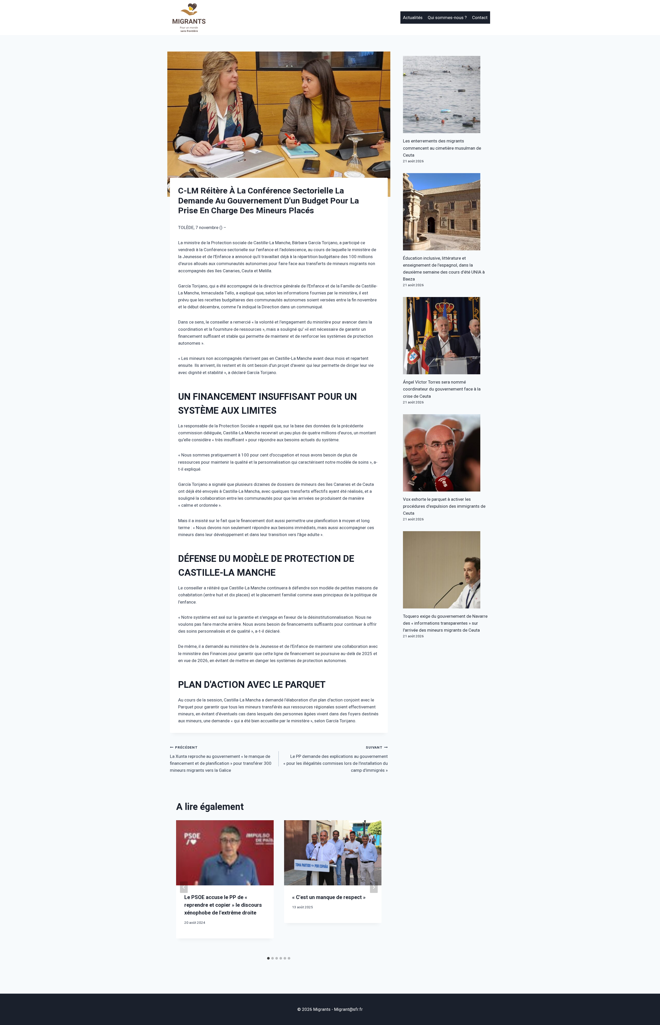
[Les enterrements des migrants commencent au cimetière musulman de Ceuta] (446, 94)
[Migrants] (189, 17)
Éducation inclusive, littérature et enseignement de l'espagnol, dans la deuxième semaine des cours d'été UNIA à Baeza (444, 269)
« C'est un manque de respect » (329, 897)
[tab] (268, 958)
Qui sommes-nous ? (447, 17)
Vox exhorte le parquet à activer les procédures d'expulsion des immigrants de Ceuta (444, 506)
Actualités (413, 17)
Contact (480, 17)
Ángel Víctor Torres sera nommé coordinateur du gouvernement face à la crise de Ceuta (442, 389)
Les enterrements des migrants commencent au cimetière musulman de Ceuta (442, 148)
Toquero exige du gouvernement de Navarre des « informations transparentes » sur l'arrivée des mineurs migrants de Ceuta (445, 623)
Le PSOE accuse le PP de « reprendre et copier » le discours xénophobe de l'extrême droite (223, 905)
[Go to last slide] (184, 887)
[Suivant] (374, 887)
